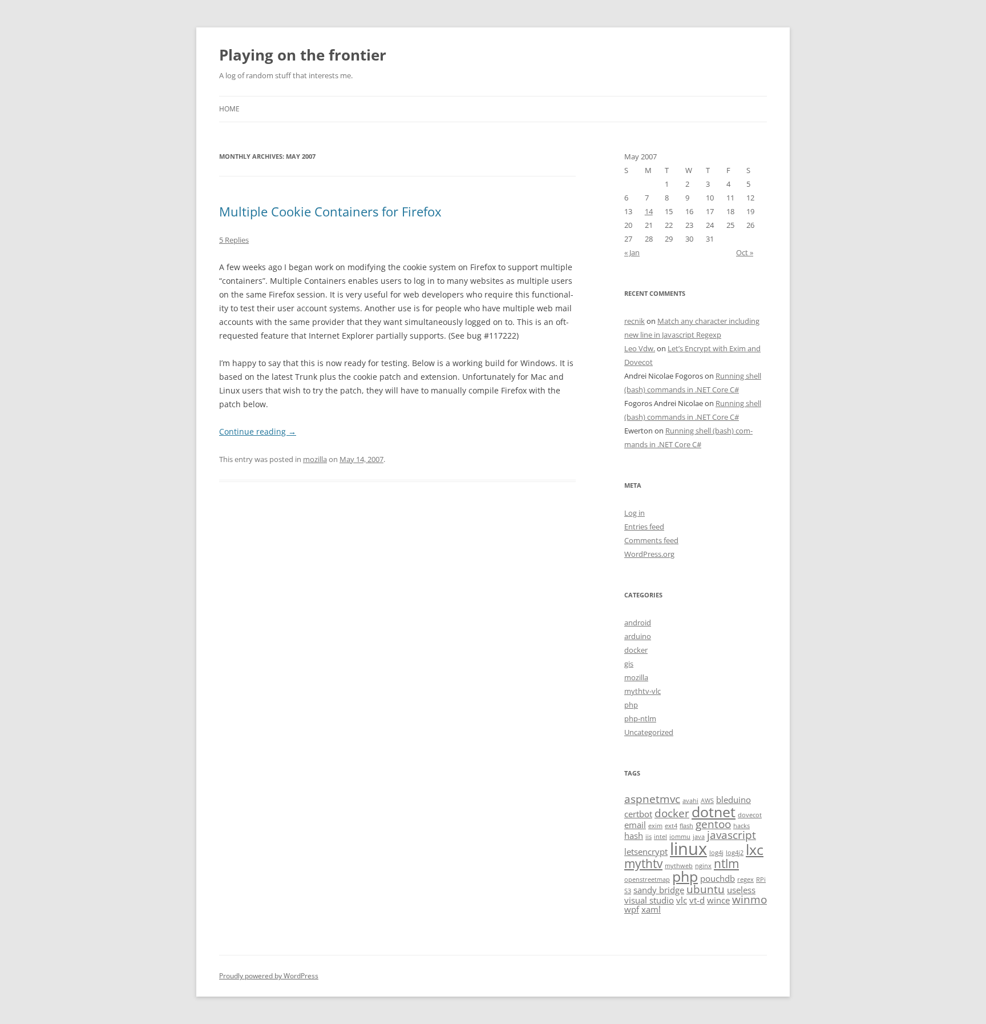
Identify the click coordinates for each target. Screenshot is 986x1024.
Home (229, 109)
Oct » (744, 252)
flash (686, 826)
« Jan (632, 252)
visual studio (649, 900)
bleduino (733, 799)
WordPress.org (649, 554)
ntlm (726, 863)
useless (741, 890)
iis (648, 837)
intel (660, 837)
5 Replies (234, 240)
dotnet (714, 811)
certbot (638, 814)
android (637, 622)
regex (745, 880)
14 (649, 211)
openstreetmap (647, 880)
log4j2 (734, 853)
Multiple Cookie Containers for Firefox (330, 211)
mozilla (315, 459)
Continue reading (257, 431)
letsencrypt (646, 851)
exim (655, 826)
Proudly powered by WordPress (268, 976)
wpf (631, 909)
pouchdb (717, 878)
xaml (651, 909)
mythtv (643, 863)
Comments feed (651, 540)
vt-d (697, 900)
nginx (703, 866)
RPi (761, 880)
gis (628, 663)
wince (718, 900)
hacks (741, 826)
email (635, 824)
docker (636, 650)
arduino (637, 636)
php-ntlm (640, 718)
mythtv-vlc (642, 691)
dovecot (750, 815)
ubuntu (705, 889)
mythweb (679, 866)
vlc (681, 900)
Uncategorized (648, 732)
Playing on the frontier (302, 55)
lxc (754, 849)
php (631, 705)
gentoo (713, 824)
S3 (627, 891)
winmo (749, 899)
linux (688, 848)
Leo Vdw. (639, 348)
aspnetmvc (652, 799)
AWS (707, 801)
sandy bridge (658, 890)
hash (633, 835)
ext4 (671, 826)
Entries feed (644, 526)
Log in (634, 513)
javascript (731, 835)
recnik (634, 321)
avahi (690, 801)
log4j (716, 853)
